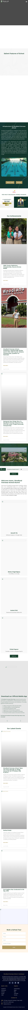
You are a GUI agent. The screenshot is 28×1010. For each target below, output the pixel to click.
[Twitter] (15, 983)
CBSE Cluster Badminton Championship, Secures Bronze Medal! (12, 267)
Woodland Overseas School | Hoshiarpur (14, 974)
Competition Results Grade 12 (13, 469)
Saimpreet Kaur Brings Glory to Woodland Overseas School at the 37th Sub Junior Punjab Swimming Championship (13, 423)
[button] (26, 1)
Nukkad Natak (7, 830)
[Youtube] (18, 983)
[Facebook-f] (10, 983)
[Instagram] (12, 983)
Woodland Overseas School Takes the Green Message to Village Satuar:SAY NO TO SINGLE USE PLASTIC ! (13, 770)
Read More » (5, 280)
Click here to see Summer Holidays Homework (14, 194)
